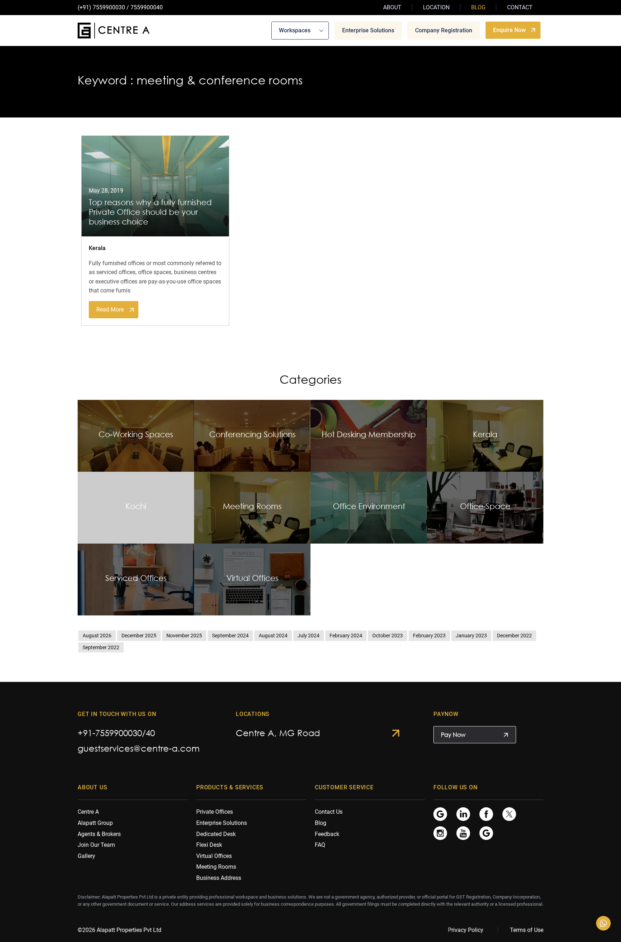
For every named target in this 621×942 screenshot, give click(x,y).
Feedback (327, 834)
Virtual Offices (214, 856)
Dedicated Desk (216, 834)
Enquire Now (509, 29)
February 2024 (346, 635)
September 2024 (230, 635)
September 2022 (101, 647)
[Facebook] (486, 814)
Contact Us (328, 811)
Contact (520, 7)
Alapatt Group (95, 822)
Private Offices (214, 811)
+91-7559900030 (110, 733)
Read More (110, 309)
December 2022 (514, 635)
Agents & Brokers (99, 834)
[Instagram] (440, 833)
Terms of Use (526, 930)
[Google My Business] (440, 814)
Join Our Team (96, 844)
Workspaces (294, 30)
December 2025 (138, 635)
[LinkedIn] (463, 814)
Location (436, 7)
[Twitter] (509, 814)
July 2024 (308, 635)
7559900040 (146, 7)
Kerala (97, 248)
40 (150, 733)
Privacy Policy (465, 930)
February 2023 (429, 635)
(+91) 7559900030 (101, 7)
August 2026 (97, 635)
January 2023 (471, 635)
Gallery (86, 856)
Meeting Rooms (216, 866)
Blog (478, 7)
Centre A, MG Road (278, 733)
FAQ (320, 844)
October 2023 (387, 635)
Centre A (88, 811)
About (392, 7)
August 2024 (273, 635)
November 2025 (184, 635)
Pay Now (453, 734)
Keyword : (105, 80)
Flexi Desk (209, 844)
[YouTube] (463, 833)
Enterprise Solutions (368, 30)
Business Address (218, 877)
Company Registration (443, 30)
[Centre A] (114, 30)
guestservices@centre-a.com (139, 748)
